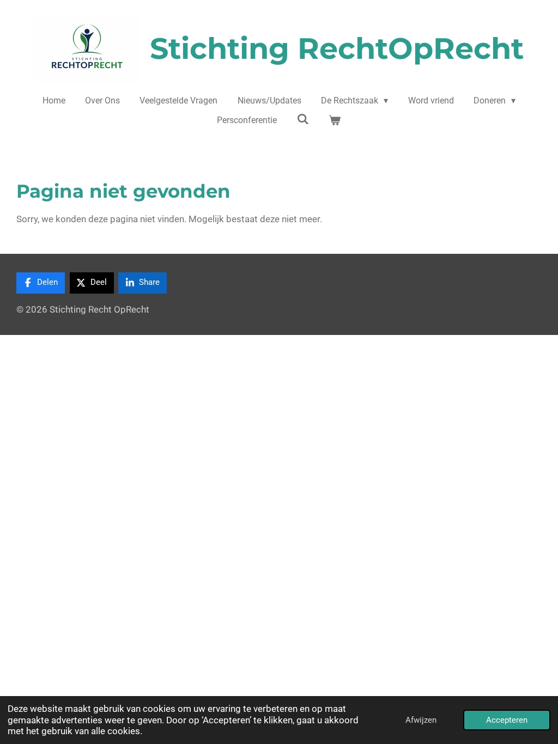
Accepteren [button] (506, 720)
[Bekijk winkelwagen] (334, 120)
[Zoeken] (303, 119)
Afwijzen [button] (420, 720)
